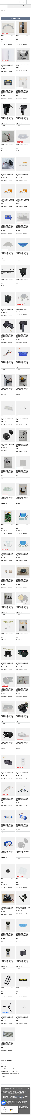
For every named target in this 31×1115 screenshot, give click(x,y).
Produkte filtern (15, 18)
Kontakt (3, 1076)
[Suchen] (20, 2)
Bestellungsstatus (6, 1064)
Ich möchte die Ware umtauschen (10, 1073)
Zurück (3, 6)
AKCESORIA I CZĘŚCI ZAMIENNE (22, 6)
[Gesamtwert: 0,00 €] (24, 2)
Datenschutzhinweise (19, 1096)
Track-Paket (4, 1066)
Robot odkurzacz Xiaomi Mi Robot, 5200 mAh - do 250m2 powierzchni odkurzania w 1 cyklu (7, 37)
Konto (3, 1082)
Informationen (5, 1087)
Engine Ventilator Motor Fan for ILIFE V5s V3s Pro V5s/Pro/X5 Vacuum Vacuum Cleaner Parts (22, 308)
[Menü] (28, 2)
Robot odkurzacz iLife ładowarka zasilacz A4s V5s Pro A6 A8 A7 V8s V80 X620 (23, 907)
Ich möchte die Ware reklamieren (10, 1069)
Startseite (11, 6)
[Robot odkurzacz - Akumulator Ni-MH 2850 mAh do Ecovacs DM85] (23, 55)
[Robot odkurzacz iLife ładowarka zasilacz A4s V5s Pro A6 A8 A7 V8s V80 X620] (23, 898)
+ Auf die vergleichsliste (6, 44)
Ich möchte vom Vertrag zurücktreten (10, 1071)
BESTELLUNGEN (6, 1060)
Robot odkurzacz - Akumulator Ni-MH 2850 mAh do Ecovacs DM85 (22, 64)
